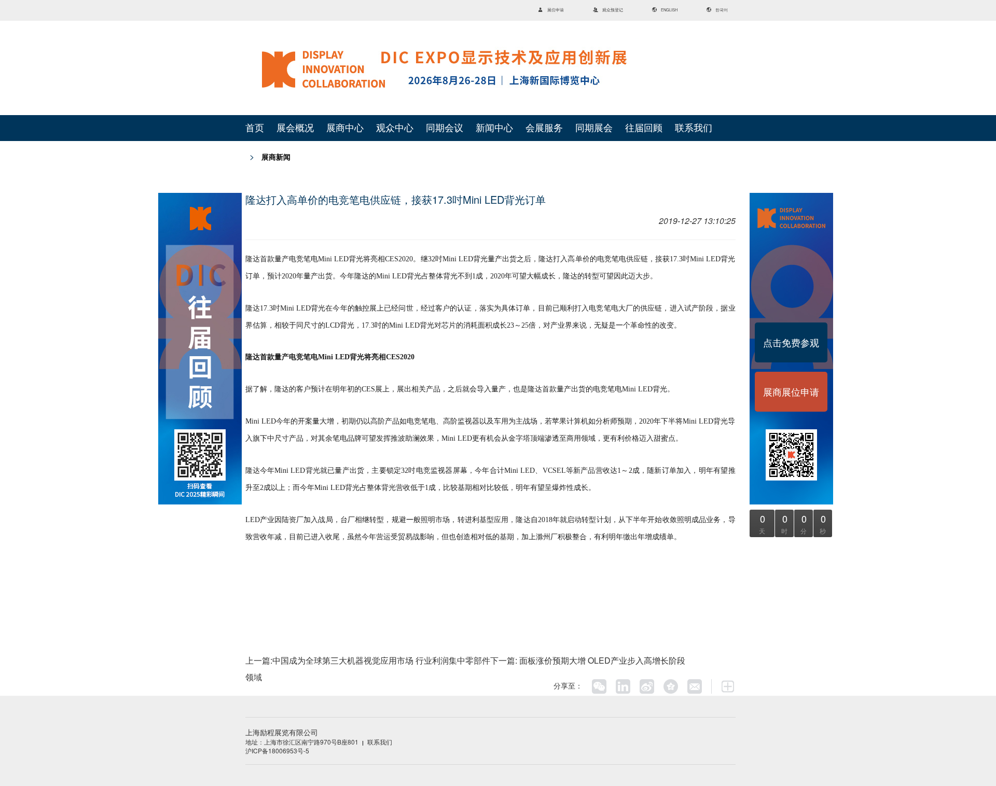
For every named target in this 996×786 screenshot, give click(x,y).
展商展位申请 (791, 391)
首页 (254, 128)
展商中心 (345, 128)
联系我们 (693, 128)
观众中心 (394, 128)
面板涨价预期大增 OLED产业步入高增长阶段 (601, 660)
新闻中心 (494, 128)
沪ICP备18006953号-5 (277, 750)
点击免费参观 (791, 342)
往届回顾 (643, 128)
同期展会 (594, 128)
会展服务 (544, 128)
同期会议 (444, 128)
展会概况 (295, 128)
